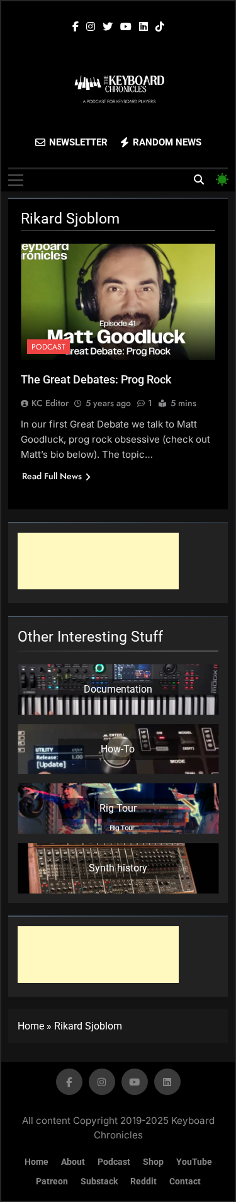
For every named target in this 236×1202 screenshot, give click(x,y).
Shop (153, 1162)
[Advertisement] (98, 561)
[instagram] (90, 27)
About (73, 1162)
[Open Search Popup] (199, 179)
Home (31, 1026)
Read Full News (52, 476)
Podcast (48, 347)
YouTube (194, 1162)
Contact (185, 1181)
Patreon (52, 1181)
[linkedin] (143, 27)
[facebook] (75, 27)
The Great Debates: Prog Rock (96, 379)
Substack (99, 1181)
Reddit (143, 1181)
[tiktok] (160, 27)
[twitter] (107, 27)
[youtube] (125, 27)
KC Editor (50, 403)
